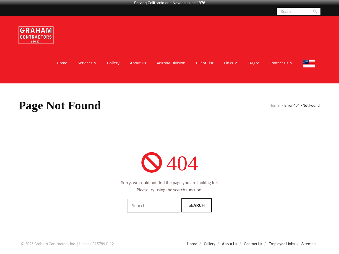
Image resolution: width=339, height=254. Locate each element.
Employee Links (282, 244)
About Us (229, 244)
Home (275, 105)
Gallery (209, 244)
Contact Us (253, 244)
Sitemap (308, 244)
